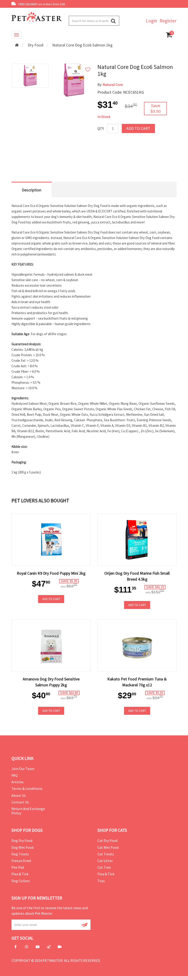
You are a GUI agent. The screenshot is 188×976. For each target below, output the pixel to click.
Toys (101, 880)
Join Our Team (22, 768)
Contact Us (20, 802)
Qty (100, 128)
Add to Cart (138, 128)
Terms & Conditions (26, 788)
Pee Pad (17, 867)
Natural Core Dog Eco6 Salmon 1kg (82, 45)
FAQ (14, 775)
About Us (18, 795)
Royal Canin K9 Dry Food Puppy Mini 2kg (51, 573)
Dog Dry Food (21, 840)
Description (31, 190)
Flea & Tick (19, 874)
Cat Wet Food (108, 847)
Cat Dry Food (107, 840)
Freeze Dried (21, 860)
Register (168, 21)
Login (151, 21)
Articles (17, 782)
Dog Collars (20, 880)
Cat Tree (104, 867)
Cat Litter (105, 860)
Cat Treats (105, 854)
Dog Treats (20, 854)
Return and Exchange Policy (28, 810)
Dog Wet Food (22, 847)
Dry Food (35, 45)
